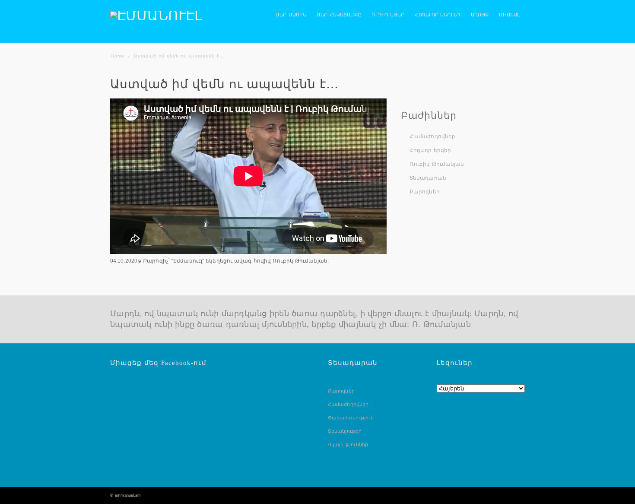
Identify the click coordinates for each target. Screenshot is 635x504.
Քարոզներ (425, 192)
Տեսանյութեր (345, 431)
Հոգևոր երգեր (430, 150)
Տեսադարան (428, 178)
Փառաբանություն (351, 417)
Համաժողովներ (432, 136)
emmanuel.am (128, 495)
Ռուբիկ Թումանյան (437, 164)
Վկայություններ (348, 444)
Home (117, 56)
